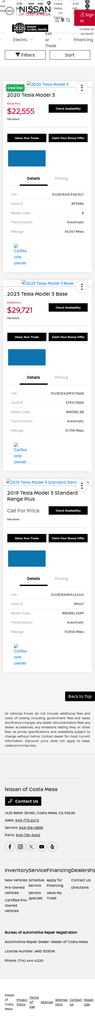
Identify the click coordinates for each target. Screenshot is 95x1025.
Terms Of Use (34, 1002)
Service (38, 870)
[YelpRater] (52, 847)
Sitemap (47, 1002)
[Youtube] (42, 847)
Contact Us (26, 801)
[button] (81, 286)
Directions (80, 887)
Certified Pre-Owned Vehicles (16, 905)
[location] (49, 4)
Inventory (17, 870)
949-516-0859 (31, 827)
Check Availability (68, 108)
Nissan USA (89, 1002)
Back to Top (80, 696)
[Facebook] (10, 847)
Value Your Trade (27, 138)
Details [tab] (33, 178)
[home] (58, 20)
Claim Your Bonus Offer (68, 138)
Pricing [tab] (61, 178)
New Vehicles (16, 880)
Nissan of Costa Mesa (10, 1002)
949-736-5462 (28, 834)
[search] (68, 20)
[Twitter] (31, 847)
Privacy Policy (22, 1002)
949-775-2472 (27, 820)
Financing (59, 870)
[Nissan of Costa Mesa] (30, 10)
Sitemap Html (61, 1002)
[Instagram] (20, 847)
